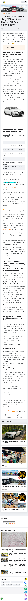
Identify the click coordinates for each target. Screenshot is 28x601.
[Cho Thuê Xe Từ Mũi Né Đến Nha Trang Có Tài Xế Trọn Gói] (14, 432)
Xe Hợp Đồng (8, 13)
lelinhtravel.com (7, 229)
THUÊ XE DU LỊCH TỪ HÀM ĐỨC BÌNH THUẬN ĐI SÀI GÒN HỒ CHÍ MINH (17, 565)
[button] (2, 2)
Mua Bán (13, 582)
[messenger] (25, 595)
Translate (13, 523)
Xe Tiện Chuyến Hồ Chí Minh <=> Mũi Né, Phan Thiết (13, 464)
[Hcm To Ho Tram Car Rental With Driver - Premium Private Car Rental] (4, 560)
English (3, 582)
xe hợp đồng (9, 584)
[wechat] (25, 589)
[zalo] (25, 582)
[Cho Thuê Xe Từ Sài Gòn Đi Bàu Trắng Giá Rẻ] (14, 500)
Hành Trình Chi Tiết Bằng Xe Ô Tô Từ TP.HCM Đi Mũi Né (14, 487)
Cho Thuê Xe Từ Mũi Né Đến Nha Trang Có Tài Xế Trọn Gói (13, 442)
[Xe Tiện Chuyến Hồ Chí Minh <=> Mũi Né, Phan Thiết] (14, 455)
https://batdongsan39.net (9, 187)
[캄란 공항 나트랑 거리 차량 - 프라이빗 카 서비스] (4, 555)
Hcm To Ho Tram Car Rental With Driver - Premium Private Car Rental (18, 559)
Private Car (19, 582)
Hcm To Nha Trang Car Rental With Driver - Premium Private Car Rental (18, 571)
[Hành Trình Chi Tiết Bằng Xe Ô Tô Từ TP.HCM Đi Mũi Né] (14, 477)
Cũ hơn (24, 514)
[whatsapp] (25, 585)
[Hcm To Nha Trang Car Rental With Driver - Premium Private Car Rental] (4, 572)
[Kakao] (25, 579)
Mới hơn (4, 514)
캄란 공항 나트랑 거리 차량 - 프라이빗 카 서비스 (17, 554)
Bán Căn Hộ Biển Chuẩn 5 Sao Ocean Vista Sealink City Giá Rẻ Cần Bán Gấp (13, 550)
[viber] (25, 598)
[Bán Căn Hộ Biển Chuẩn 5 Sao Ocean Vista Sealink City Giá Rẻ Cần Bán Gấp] (14, 539)
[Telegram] (25, 592)
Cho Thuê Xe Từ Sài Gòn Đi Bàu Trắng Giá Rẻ (13, 509)
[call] (1, 598)
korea (8, 582)
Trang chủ (3, 13)
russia (3, 584)
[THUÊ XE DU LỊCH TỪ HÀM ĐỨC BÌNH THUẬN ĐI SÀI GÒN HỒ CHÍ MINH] (4, 566)
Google (5, 43)
